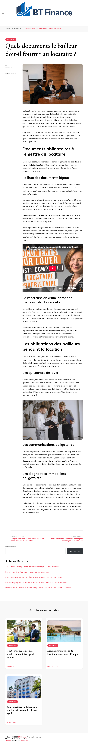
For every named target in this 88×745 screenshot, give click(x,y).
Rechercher (10, 546)
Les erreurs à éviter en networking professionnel (27, 572)
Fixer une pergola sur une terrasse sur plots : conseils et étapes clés (36, 582)
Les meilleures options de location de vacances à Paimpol (62, 652)
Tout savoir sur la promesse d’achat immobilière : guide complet (21, 654)
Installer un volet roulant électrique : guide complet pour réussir (34, 577)
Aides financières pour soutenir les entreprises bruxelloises (32, 566)
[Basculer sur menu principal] (3, 13)
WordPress (24, 741)
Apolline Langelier (9, 68)
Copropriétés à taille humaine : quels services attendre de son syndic (23, 710)
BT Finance (22, 737)
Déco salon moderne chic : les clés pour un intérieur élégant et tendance (38, 587)
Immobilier (11, 39)
